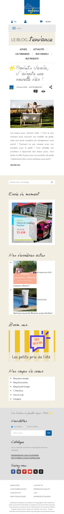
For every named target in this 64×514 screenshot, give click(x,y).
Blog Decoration (20, 382)
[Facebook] (13, 471)
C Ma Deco (18, 390)
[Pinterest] (24, 471)
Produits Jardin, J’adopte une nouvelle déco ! (32, 74)
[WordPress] (19, 471)
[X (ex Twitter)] (35, 471)
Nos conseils (42, 54)
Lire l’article (15, 165)
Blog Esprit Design (21, 386)
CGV (35, 493)
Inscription (18, 426)
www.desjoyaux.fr (42, 496)
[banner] (32, 7)
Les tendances (22, 54)
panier (48, 22)
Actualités (38, 49)
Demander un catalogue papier (25, 455)
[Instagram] (41, 471)
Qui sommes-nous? (18, 489)
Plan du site (15, 493)
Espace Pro (15, 485)
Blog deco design (21, 378)
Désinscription (32, 426)
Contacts (38, 485)
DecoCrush (18, 394)
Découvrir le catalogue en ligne (25, 458)
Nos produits (32, 58)
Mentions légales (18, 496)
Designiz (17, 399)
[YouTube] (30, 471)
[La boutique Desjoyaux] (32, 38)
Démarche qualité (42, 489)
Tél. (15, 22)
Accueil (23, 49)
